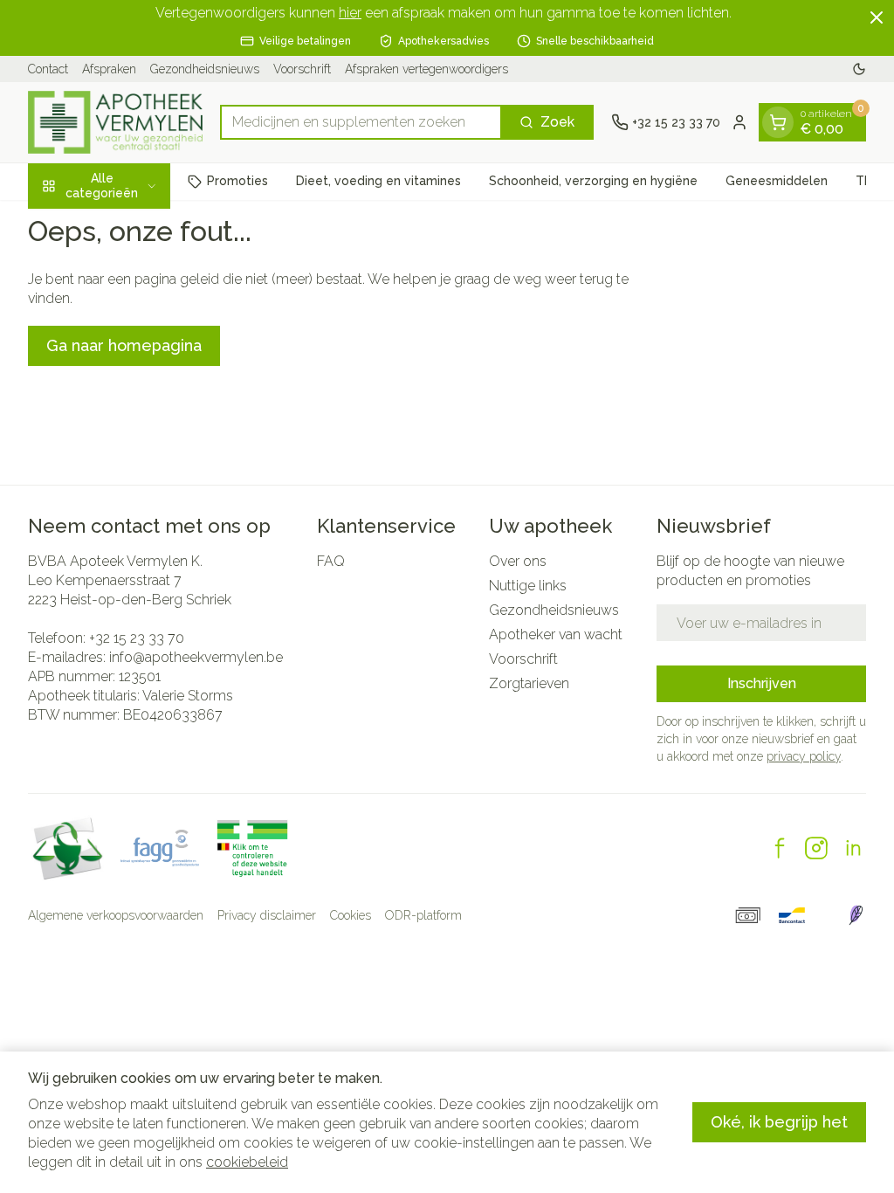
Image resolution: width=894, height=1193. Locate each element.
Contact (48, 69)
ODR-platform (423, 915)
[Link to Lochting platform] (855, 915)
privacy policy (804, 756)
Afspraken (109, 69)
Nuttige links (528, 585)
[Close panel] (876, 17)
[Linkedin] (853, 848)
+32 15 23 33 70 (136, 638)
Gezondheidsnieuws (204, 69)
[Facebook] (780, 848)
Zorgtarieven (529, 683)
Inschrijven (761, 683)
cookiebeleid (247, 1162)
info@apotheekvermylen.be (196, 657)
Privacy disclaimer (266, 915)
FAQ (331, 561)
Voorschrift (302, 69)
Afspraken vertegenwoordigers (426, 69)
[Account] (739, 122)
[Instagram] (816, 848)
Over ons (518, 561)
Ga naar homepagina (124, 345)
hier (350, 12)
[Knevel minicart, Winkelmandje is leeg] (778, 122)
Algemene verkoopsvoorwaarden (115, 915)
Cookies (350, 915)
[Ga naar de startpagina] (115, 122)
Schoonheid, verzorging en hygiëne (593, 181)
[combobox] (361, 122)
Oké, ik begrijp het (779, 1122)
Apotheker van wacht (555, 634)
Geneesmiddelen (777, 181)
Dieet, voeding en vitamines (378, 181)
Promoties (237, 181)
